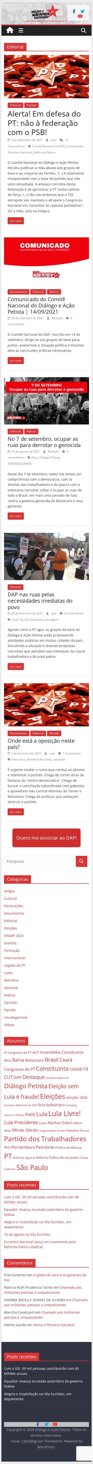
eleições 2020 (77, 1097)
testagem (52, 619)
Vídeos (9, 1025)
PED (7, 1147)
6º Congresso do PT (17, 1052)
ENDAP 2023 (14, 935)
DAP (17, 1077)
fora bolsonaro (34, 619)
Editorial (15, 105)
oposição (59, 759)
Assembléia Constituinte (62, 1052)
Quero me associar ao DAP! (46, 838)
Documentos (18, 292)
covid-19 (17, 619)
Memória (11, 980)
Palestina (72, 1131)
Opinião (10, 1002)
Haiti (30, 1114)
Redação (58, 318)
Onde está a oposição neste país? (41, 743)
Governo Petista (14, 1115)
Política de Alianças (68, 1147)
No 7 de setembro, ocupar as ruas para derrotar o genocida (44, 441)
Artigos (9, 891)
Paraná (84, 1130)
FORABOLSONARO (20, 464)
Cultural (10, 898)
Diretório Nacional (20, 152)
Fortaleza (71, 1105)
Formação (12, 950)
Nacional (11, 987)
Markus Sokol (60, 1122)
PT (8, 1156)
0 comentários (73, 613)
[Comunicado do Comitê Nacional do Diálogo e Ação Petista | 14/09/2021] (46, 240)
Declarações (13, 906)
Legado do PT (14, 965)
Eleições (10, 928)
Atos (34, 457)
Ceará (65, 1060)
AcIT (35, 1052)
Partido (31, 105)
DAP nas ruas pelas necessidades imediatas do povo (40, 601)
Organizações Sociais (52, 1130)
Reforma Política (45, 152)
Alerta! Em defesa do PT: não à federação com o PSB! (44, 122)
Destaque (33, 1077)
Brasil (51, 1059)
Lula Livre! (64, 1113)
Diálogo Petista (49, 457)
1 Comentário (71, 753)
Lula (41, 1114)
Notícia (54, 292)
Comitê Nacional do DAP (48, 146)
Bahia (18, 1060)
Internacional (14, 958)
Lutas (8, 972)
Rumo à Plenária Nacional (54, 1325)
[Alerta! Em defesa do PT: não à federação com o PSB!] (46, 57)
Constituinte (74, 146)
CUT (8, 1077)
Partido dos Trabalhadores (45, 1138)
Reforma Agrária (24, 1157)
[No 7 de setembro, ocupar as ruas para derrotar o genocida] (46, 380)
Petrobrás (45, 1147)
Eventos (10, 943)
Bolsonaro (18, 759)
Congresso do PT (19, 1069)
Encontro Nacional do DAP (20, 1105)
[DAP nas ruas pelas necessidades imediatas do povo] (46, 535)
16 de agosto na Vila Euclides (27, 1234)
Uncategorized (15, 1017)
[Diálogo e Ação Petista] (46, 5)
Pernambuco (23, 1147)
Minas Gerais (25, 1130)
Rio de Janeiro (69, 1157)
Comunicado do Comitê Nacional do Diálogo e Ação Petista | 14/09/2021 (41, 305)
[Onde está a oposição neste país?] (46, 686)
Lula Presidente (21, 1122)
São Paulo (32, 1167)
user (54, 140)
